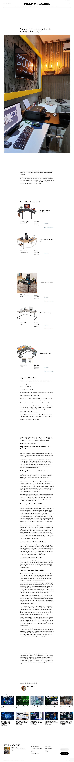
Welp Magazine (30, 686)
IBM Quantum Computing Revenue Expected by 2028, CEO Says (51, 722)
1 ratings (36, 295)
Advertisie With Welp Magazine (36, 748)
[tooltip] (65, 0)
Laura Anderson (4, 725)
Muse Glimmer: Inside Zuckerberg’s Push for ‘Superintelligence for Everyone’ (5, 723)
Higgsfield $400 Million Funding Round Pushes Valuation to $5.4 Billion (22, 706)
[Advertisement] (37, 16)
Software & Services (48, 748)
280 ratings (36, 221)
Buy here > (46, 223)
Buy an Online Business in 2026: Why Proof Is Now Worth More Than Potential (22, 722)
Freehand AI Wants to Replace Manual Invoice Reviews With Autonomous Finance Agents (66, 722)
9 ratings (36, 251)
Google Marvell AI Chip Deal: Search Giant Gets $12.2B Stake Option (7, 706)
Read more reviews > (49, 227)
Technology (47, 751)
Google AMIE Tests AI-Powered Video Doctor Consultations (66, 706)
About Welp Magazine (35, 746)
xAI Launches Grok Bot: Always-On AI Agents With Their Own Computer (36, 706)
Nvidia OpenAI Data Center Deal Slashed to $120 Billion (50, 706)
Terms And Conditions (35, 753)
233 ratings (36, 365)
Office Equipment (48, 746)
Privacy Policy (33, 751)
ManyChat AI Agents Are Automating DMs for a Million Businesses (36, 722)
